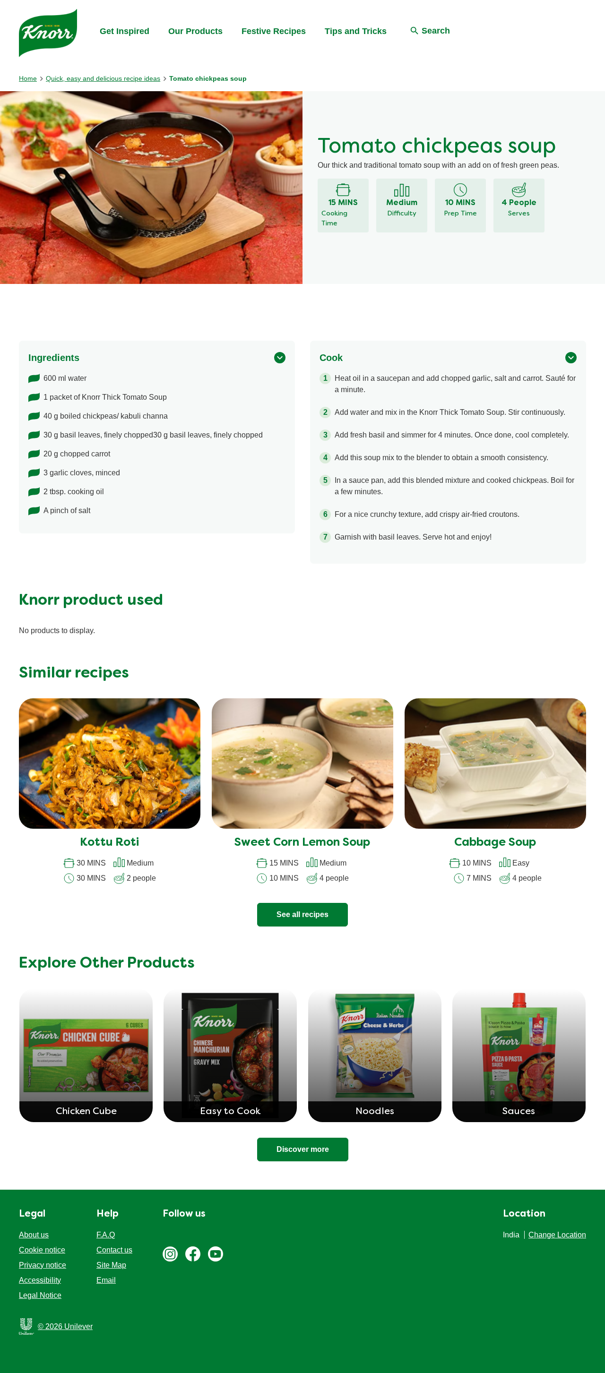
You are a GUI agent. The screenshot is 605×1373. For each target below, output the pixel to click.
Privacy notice (42, 1265)
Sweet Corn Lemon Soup (302, 843)
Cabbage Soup (495, 843)
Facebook (192, 1253)
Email (106, 1280)
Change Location (557, 1235)
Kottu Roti (109, 843)
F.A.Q (105, 1235)
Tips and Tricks (356, 31)
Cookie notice (42, 1250)
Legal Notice (40, 1295)
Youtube (215, 1253)
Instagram (170, 1253)
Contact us (114, 1250)
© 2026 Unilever (65, 1326)
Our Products (195, 31)
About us (34, 1235)
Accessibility (40, 1280)
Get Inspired (124, 31)
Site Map (111, 1265)
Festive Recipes (274, 31)
